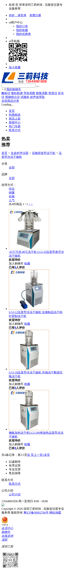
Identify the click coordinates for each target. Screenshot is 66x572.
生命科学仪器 (19, 153)
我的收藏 (22, 30)
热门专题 (15, 126)
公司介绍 (15, 494)
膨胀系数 (42, 93)
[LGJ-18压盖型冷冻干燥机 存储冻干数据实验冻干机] (29, 369)
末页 (47, 454)
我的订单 (22, 26)
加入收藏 (15, 67)
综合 (12, 188)
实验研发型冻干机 (43, 153)
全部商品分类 (10, 100)
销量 (12, 192)
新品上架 (15, 118)
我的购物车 (13, 89)
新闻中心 (15, 122)
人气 (12, 200)
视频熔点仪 (12, 97)
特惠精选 (15, 114)
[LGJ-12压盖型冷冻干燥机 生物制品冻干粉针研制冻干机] (29, 308)
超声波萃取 (37, 97)
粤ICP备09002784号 (36, 512)
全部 (12, 167)
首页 (12, 110)
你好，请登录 (17, 15)
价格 (12, 196)
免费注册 (35, 15)
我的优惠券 (23, 34)
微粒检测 (17, 93)
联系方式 (15, 130)
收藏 (27, 263)
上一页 (38, 454)
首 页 (30, 454)
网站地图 (55, 512)
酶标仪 (5, 93)
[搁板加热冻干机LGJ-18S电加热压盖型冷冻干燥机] (29, 429)
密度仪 (52, 93)
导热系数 (29, 93)
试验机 (25, 97)
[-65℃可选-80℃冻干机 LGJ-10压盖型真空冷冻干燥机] (29, 248)
